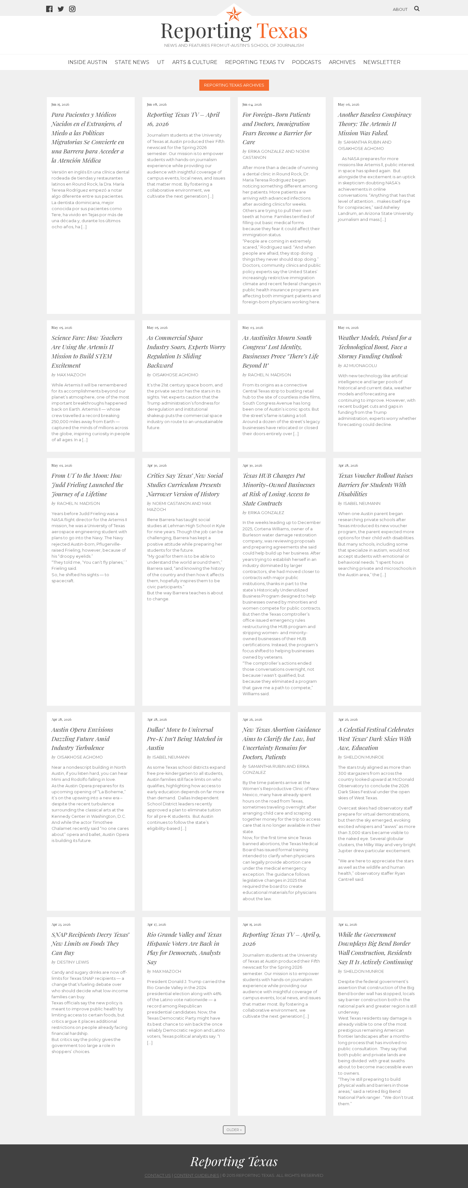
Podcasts (306, 62)
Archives (342, 62)
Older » (234, 1130)
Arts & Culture (194, 62)
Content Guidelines (196, 1175)
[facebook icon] (52, 9)
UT (161, 62)
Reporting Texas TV (254, 62)
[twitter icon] (63, 9)
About (400, 9)
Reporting (234, 29)
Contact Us (158, 1175)
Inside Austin (87, 62)
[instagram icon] (75, 9)
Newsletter (382, 62)
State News (132, 62)
